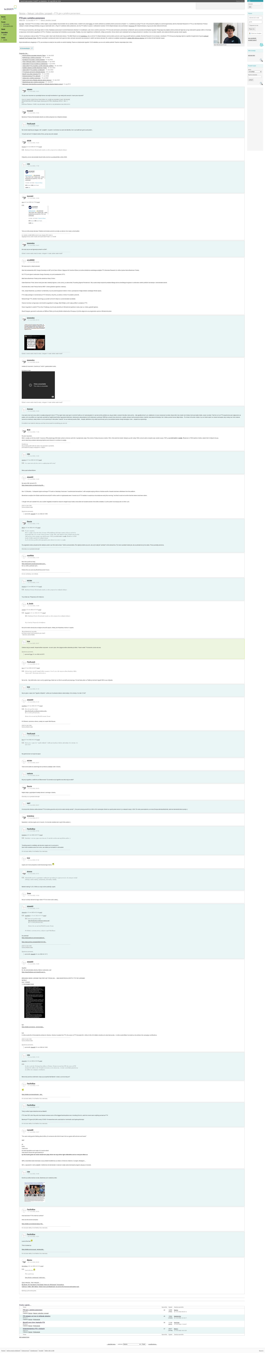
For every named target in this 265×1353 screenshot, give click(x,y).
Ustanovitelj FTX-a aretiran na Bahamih (33, 70)
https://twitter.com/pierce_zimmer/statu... (33, 1027)
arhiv (4, 19)
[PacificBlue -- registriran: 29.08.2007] (24, 830)
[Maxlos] (24, 1261)
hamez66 (30, 1130)
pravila (5, 40)
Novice (3, 17)
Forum (3, 22)
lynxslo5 (30, 111)
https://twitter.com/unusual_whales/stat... (33, 1249)
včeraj (90, 24)
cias (28, 164)
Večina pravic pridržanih (13, 1350)
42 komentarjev (25, 48)
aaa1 (28, 803)
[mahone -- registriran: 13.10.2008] (24, 774)
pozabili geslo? (252, 40)
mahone (30, 773)
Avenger (30, 409)
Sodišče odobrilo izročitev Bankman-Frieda (34, 68)
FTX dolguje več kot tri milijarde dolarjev (33, 72)
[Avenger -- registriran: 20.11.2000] (24, 410)
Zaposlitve (4, 32)
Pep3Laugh (31, 124)
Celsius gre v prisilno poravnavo (31, 78)
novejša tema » (152, 1344)
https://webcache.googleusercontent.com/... (34, 564)
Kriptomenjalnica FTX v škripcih (31, 76)
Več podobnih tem (24, 1337)
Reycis (29, 521)
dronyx (29, 871)
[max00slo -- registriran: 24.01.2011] (24, 556)
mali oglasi (6, 24)
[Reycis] (24, 522)
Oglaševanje (33, 1350)
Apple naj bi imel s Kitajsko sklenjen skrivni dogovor (36, 80)
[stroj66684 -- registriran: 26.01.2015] (24, 261)
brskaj (5, 34)
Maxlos (29, 1260)
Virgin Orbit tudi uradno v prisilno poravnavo (34, 61)
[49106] (24, 141)
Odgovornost (25, 1350)
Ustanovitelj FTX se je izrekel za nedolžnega (35, 63)
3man (29, 893)
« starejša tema (111, 1344)
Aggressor (25, 1330)
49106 (29, 141)
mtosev (29, 89)
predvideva (84, 36)
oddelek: (120, 1344)
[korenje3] (24, 197)
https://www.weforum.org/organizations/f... (33, 938)
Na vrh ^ (261, 1350)
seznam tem (251, 55)
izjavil (40, 146)
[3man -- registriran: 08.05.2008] (24, 894)
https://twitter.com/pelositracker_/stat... (32, 1094)
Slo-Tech (21, 24)
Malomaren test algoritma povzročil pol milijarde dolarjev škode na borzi (42, 84)
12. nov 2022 (29, 20)
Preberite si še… (23, 53)
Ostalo (3, 37)
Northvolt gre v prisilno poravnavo (31, 57)
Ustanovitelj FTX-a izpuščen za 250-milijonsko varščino (38, 66)
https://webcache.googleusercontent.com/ (38, 920)
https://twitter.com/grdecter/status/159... (32, 1224)
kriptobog (30, 816)
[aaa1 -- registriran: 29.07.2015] (24, 804)
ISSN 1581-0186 (49, 1350)
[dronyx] (24, 872)
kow (28, 641)
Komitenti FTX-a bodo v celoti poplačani (33, 59)
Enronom (131, 26)
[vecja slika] (34, 179)
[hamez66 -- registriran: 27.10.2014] (24, 1131)
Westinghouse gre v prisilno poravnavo (33, 82)
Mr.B (28, 430)
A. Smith (30, 604)
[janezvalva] (24, 244)
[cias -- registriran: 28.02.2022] (24, 165)
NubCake (176, 1322)
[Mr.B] (24, 431)
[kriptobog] (24, 817)
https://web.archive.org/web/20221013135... (34, 942)
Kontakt (41, 1350)
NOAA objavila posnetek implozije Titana (34, 55)
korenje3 (30, 196)
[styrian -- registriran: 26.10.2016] (24, 581)
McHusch (25, 1311)
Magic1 (176, 1329)
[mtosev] (24, 90)
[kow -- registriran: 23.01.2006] (24, 642)
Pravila (3, 1350)
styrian (29, 580)
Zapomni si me (253, 25)
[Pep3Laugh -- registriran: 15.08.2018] (24, 125)
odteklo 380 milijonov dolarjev (135, 38)
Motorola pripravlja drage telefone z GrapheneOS (41, 1)
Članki (3, 29)
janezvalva (30, 243)
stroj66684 (30, 260)
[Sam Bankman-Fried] (229, 33)
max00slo (30, 555)
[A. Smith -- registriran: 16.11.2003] (24, 604)
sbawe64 (30, 477)
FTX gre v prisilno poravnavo (32, 17)
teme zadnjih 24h (8, 26)
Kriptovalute (36, 1319)
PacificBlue (31, 829)
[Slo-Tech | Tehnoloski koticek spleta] (10, 8)
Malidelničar (177, 1316)
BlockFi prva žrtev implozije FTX (31, 74)
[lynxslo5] (24, 112)
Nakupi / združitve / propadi (48, 20)
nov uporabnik (252, 38)
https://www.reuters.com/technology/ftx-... (33, 485)
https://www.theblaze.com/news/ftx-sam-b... (34, 972)
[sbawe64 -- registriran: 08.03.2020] (24, 478)
